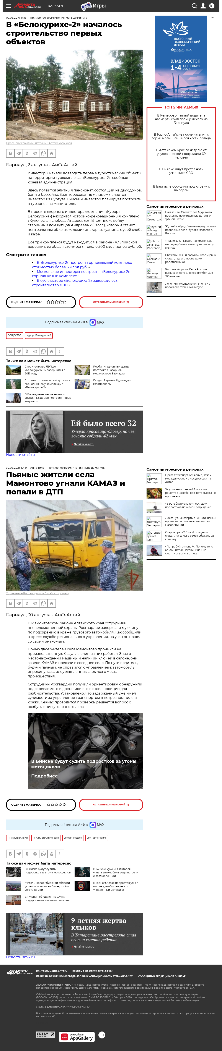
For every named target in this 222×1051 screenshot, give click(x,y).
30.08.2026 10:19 (16, 467)
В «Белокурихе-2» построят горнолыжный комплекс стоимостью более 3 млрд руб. (82, 265)
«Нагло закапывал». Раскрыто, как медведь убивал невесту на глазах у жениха (189, 244)
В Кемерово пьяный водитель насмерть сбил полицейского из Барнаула (181, 119)
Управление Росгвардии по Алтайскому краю (37, 593)
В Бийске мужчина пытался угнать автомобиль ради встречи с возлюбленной (115, 872)
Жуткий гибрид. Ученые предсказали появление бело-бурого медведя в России (190, 230)
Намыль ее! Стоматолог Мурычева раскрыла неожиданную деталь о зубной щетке (188, 216)
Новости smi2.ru (20, 455)
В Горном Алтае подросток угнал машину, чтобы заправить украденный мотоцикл (115, 886)
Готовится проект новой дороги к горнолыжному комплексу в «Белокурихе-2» (47, 384)
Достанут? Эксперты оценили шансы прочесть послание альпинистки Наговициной (190, 521)
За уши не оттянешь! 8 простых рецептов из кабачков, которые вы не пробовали (190, 493)
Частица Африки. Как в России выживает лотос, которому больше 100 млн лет (189, 273)
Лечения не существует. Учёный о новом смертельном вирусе (188, 285)
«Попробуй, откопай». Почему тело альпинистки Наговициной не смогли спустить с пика (189, 550)
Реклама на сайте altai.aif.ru (92, 971)
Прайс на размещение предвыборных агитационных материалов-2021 (84, 976)
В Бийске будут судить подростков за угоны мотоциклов (83, 764)
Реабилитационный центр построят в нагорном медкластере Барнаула (111, 370)
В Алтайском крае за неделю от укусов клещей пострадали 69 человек (181, 153)
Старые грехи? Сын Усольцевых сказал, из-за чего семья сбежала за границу (189, 536)
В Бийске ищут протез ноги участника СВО (181, 171)
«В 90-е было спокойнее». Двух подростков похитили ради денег (188, 505)
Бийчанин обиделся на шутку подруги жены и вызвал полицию (47, 898)
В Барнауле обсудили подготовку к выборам (181, 188)
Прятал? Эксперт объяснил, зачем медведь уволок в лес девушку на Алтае (188, 478)
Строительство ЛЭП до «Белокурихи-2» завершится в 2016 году (45, 370)
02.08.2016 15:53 (16, 17)
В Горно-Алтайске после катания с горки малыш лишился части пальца (181, 136)
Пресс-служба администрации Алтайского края (39, 143)
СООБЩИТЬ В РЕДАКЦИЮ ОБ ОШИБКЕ (162, 976)
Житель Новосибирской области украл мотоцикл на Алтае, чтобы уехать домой (47, 886)
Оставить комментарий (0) (111, 302)
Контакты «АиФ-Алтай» (51, 971)
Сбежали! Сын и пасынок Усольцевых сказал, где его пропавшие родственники (190, 258)
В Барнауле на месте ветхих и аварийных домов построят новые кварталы (48, 398)
